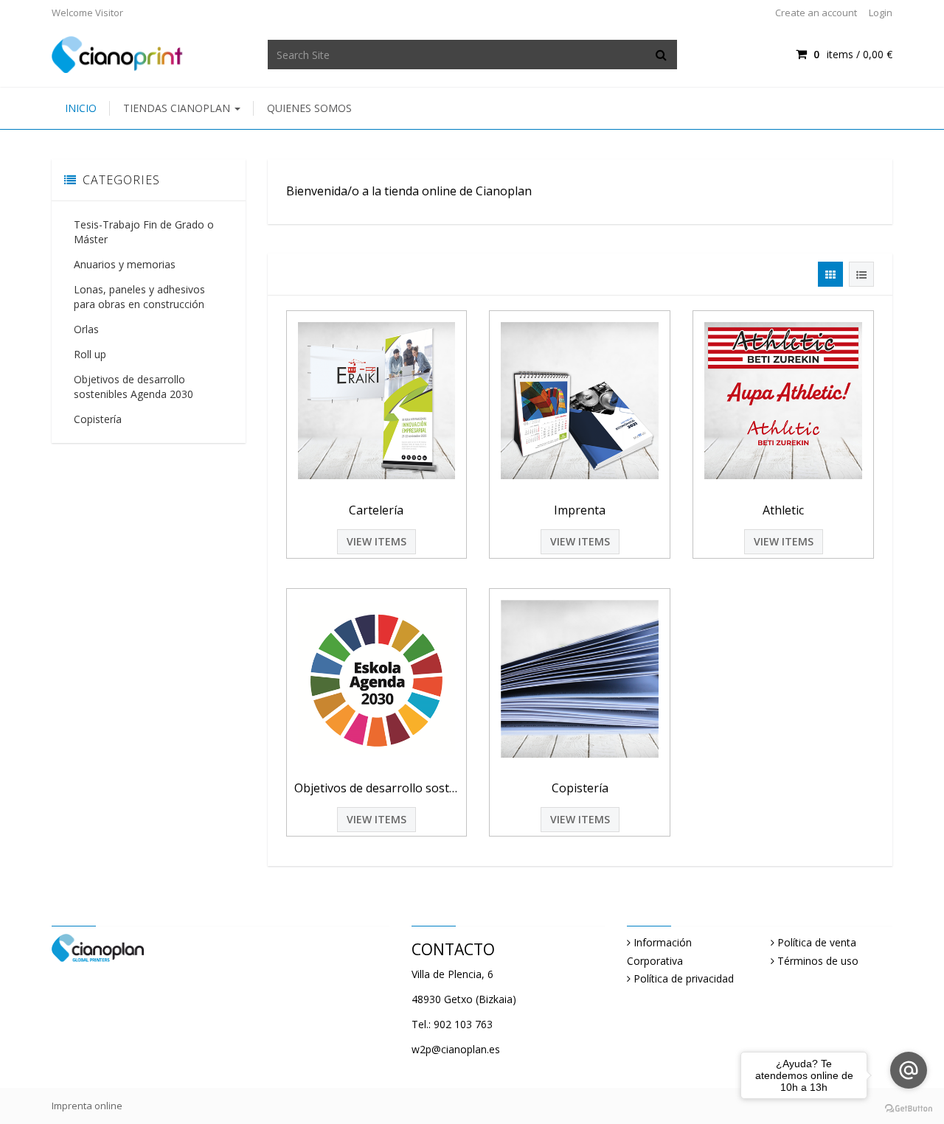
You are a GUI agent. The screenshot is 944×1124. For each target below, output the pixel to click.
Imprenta (579, 510)
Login (880, 12)
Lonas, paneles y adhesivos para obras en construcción (139, 296)
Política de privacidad (684, 978)
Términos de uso (817, 961)
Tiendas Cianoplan (178, 108)
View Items (376, 541)
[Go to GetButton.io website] (908, 1109)
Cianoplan (504, 191)
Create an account (816, 12)
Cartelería (376, 510)
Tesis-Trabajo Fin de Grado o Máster (144, 231)
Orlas (86, 329)
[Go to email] (908, 1070)
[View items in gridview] (830, 274)
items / (852, 54)
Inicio (81, 108)
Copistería (98, 419)
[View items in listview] (861, 274)
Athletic (783, 510)
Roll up (90, 354)
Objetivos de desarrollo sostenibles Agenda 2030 (133, 386)
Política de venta (816, 942)
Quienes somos (309, 108)
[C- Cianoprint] (118, 53)
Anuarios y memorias (125, 264)
